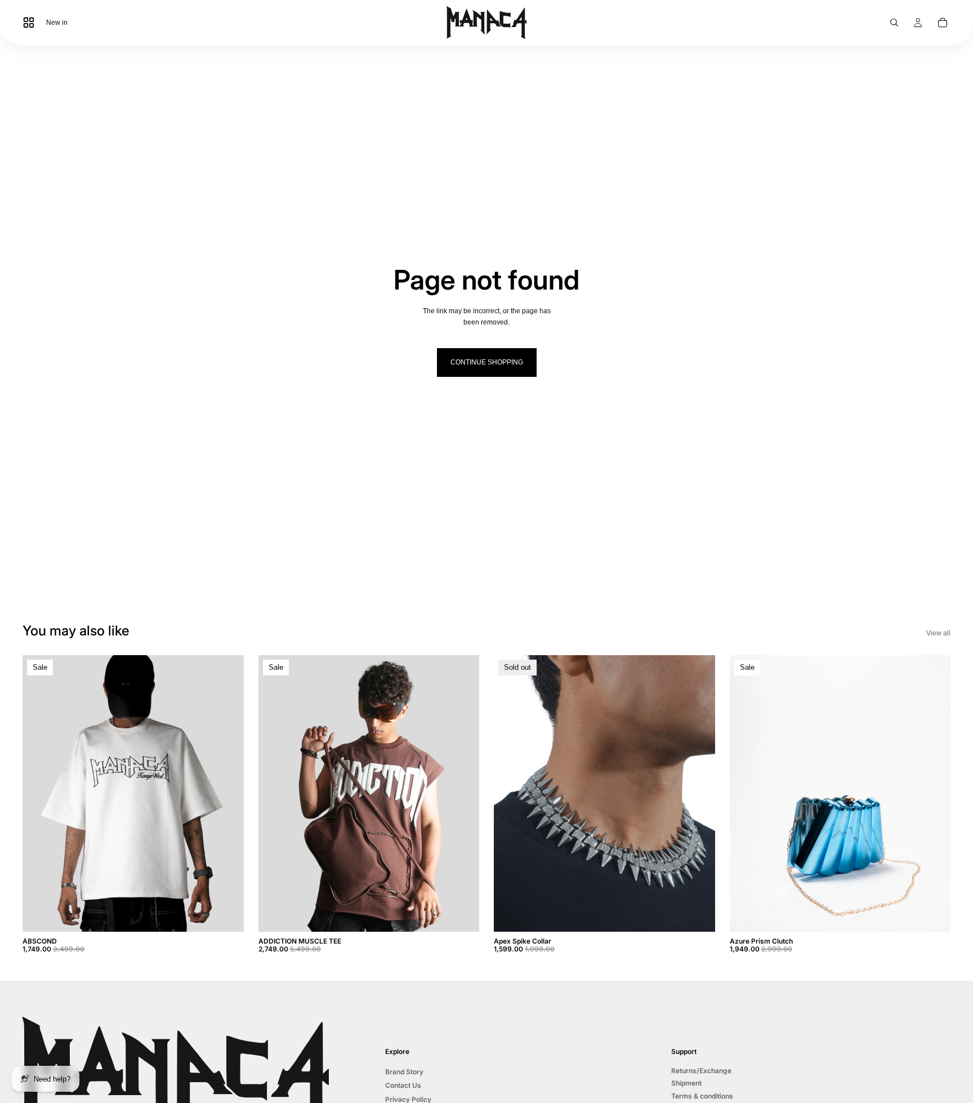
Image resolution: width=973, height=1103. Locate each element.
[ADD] (933, 914)
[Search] (894, 22)
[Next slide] (227, 793)
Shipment (686, 1083)
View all (938, 633)
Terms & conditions (702, 1095)
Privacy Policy (408, 1099)
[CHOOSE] (226, 914)
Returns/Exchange (701, 1070)
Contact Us (403, 1085)
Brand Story (404, 1072)
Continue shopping (486, 362)
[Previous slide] (39, 793)
